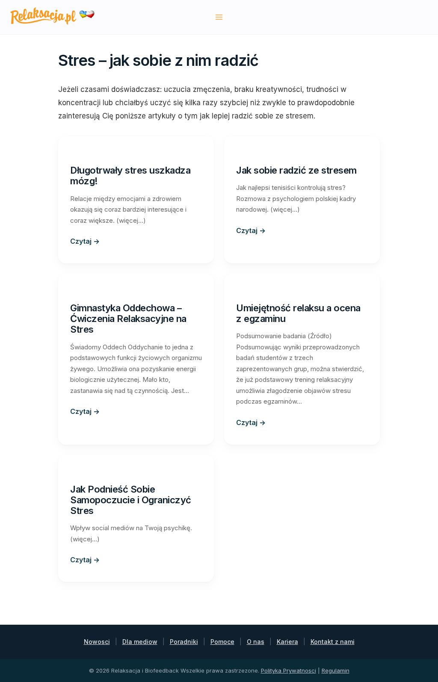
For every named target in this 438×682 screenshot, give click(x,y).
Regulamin (335, 670)
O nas (255, 641)
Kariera (287, 641)
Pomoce (222, 641)
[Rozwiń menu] (219, 17)
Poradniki (184, 641)
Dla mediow (139, 641)
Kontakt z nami (333, 641)
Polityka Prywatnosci (288, 670)
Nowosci (97, 641)
